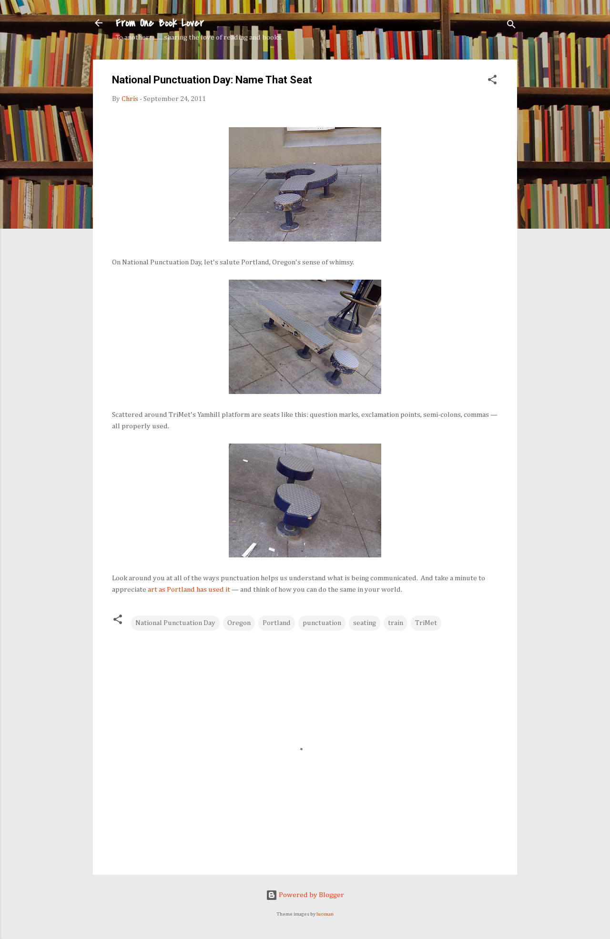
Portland (277, 622)
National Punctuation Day (175, 622)
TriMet (426, 622)
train (395, 622)
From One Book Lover (160, 22)
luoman (325, 914)
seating (364, 622)
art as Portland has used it (189, 589)
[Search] (511, 25)
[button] (492, 81)
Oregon (239, 622)
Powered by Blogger (310, 895)
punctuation (322, 622)
